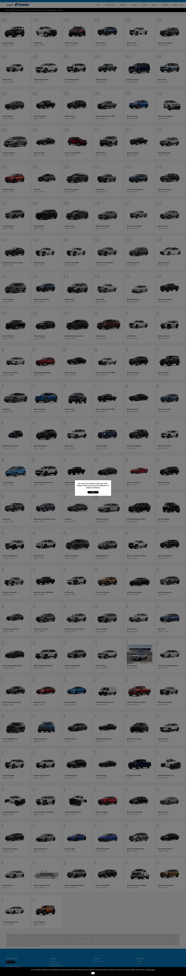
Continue (93, 492)
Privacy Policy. (151, 969)
